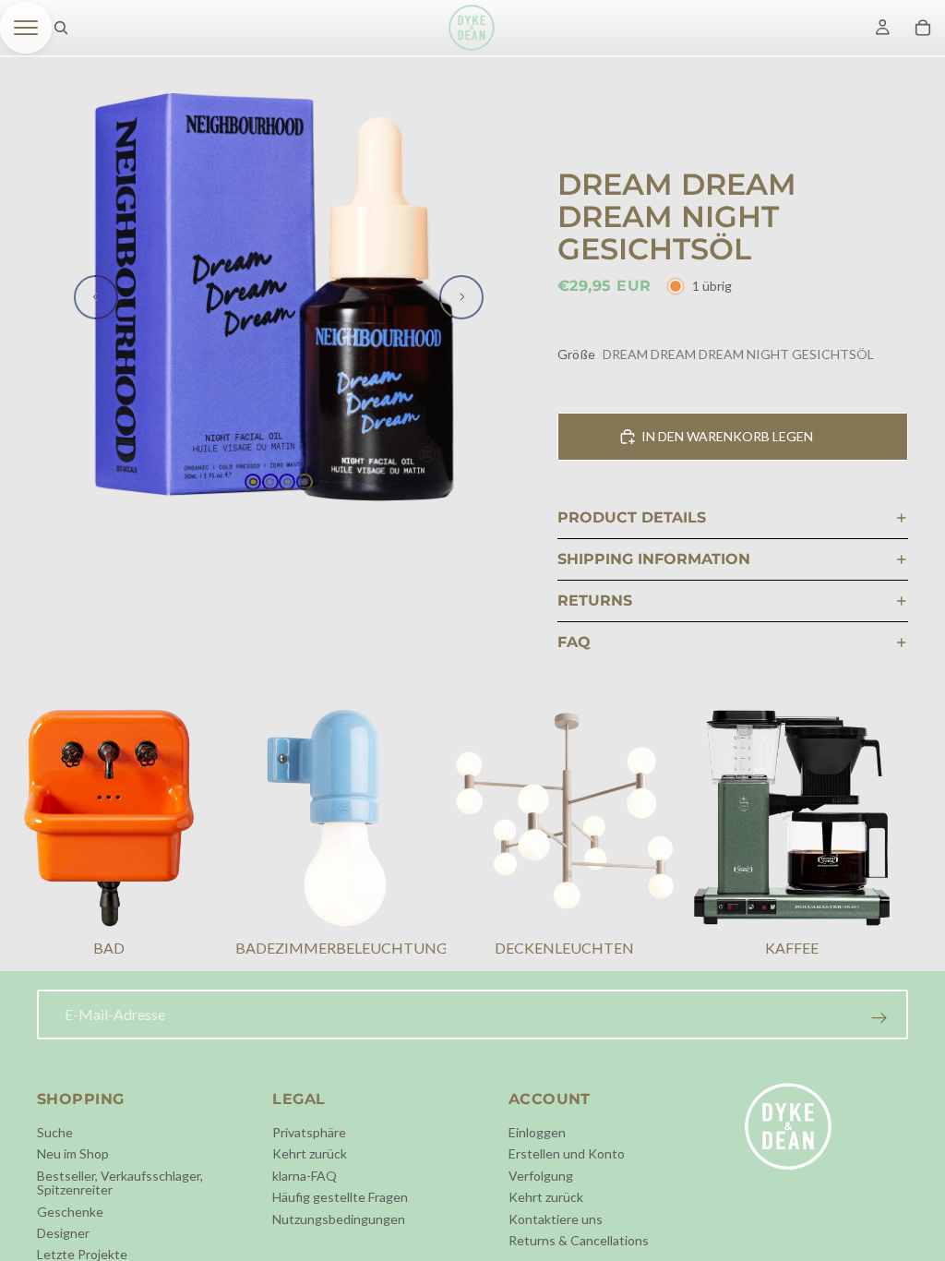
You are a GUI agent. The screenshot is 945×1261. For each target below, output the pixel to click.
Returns (594, 600)
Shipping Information (653, 559)
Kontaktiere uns (555, 1219)
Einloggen (537, 1132)
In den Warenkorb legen (727, 436)
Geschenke (70, 1211)
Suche (55, 1132)
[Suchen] (61, 27)
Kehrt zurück (309, 1154)
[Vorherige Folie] (96, 297)
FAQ (574, 642)
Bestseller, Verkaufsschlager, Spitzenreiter (120, 1182)
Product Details (631, 517)
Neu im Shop (73, 1154)
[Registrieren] (879, 1018)
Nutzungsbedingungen (338, 1219)
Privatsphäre (309, 1132)
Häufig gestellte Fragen (340, 1197)
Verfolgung (540, 1175)
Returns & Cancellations (578, 1240)
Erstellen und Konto (566, 1154)
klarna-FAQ (304, 1175)
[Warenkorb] (923, 27)
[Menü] (26, 28)
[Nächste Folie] (461, 297)
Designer (63, 1233)
